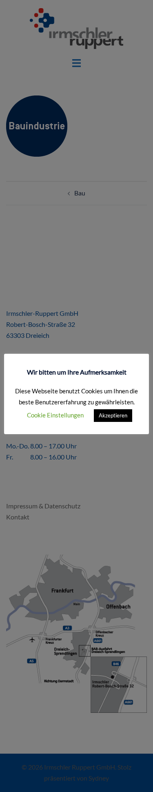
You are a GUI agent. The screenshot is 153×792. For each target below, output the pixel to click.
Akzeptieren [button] (113, 415)
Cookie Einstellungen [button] (55, 415)
